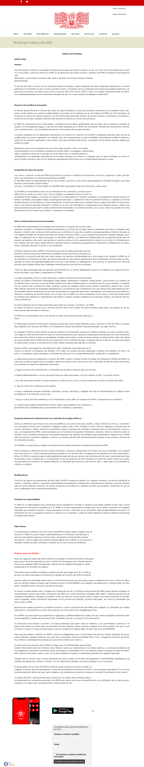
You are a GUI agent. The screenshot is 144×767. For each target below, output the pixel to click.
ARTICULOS (89, 34)
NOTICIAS (75, 34)
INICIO (16, 34)
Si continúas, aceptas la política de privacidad (70, 755)
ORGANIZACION (60, 34)
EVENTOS (103, 34)
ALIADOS (115, 34)
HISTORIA (28, 34)
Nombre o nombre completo (66, 734)
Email (56, 744)
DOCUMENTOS (43, 34)
